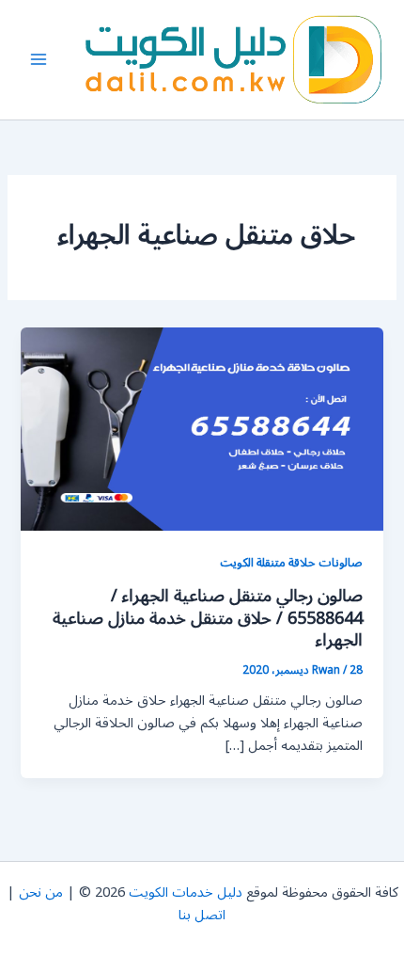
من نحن (41, 892)
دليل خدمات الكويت (185, 892)
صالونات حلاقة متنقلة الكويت (291, 562)
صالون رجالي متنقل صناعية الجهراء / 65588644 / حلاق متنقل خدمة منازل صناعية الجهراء (208, 618)
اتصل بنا (202, 915)
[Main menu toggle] (38, 59)
